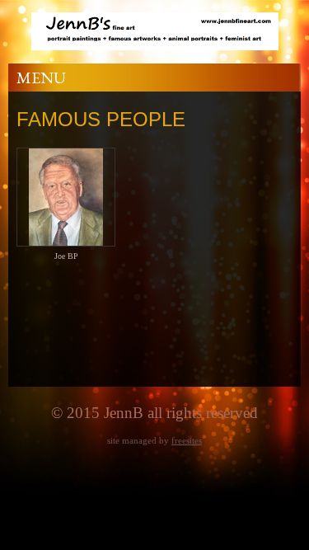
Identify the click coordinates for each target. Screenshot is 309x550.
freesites (186, 440)
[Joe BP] (66, 240)
